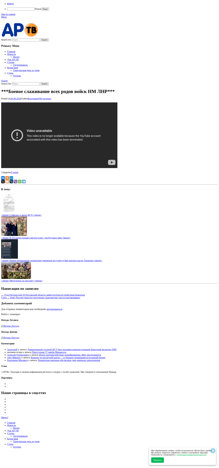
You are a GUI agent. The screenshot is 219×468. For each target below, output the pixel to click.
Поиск (38, 9)
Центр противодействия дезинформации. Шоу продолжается (70, 355)
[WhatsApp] (19, 181)
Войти (10, 3)
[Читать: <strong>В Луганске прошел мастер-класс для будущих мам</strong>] (14, 235)
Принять (157, 460)
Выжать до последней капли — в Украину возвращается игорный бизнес (68, 357)
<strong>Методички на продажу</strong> (22, 280)
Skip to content (8, 14)
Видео (16, 57)
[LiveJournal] (11, 181)
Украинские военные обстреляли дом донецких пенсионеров (69, 360)
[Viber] (15, 181)
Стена (10, 73)
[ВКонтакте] (3, 178)
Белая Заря (12, 67)
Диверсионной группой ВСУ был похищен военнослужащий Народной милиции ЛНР (72, 349)
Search (4, 81)
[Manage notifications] (213, 450)
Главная (11, 51)
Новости (11, 54)
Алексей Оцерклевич (18, 355)
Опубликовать (20, 65)
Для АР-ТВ (13, 59)
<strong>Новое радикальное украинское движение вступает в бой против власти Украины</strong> (51, 260)
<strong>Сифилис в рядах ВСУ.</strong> (21, 215)
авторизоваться (54, 309)
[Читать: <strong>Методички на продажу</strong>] (16, 278)
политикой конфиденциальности (191, 455)
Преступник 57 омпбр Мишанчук (49, 352)
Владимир (33, 98)
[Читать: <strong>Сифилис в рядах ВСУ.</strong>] (8, 212)
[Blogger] (7, 181)
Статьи (10, 62)
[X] (3, 181)
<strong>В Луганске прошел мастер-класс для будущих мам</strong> (36, 238)
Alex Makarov (14, 357)
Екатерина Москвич (17, 360)
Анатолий (12, 349)
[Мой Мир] (11, 178)
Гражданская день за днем (26, 70)
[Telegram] (24, 181)
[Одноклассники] (7, 178)
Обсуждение (44, 98)
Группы (17, 75)
